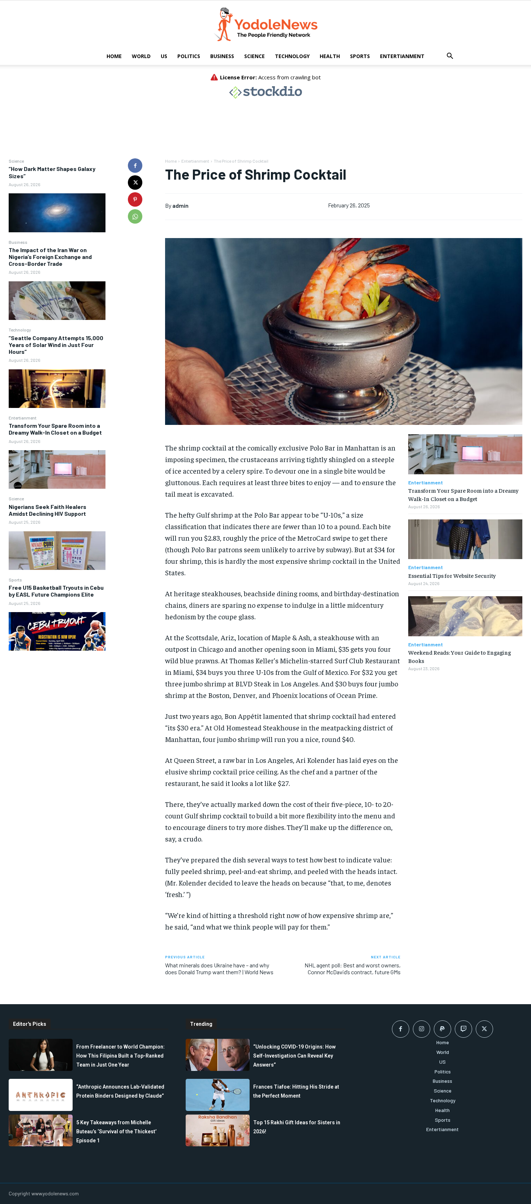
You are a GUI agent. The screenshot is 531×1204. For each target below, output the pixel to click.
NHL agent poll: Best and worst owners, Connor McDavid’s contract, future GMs (353, 968)
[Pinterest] (135, 199)
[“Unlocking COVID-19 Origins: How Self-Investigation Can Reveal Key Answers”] (218, 1055)
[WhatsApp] (135, 216)
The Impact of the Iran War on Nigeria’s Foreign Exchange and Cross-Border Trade (50, 256)
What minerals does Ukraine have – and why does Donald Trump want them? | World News (219, 968)
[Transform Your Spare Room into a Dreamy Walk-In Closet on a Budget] (57, 469)
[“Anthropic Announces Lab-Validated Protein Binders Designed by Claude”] (41, 1095)
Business (222, 56)
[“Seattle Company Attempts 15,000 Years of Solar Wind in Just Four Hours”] (57, 388)
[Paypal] (442, 1029)
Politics (188, 56)
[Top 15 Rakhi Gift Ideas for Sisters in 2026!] (218, 1130)
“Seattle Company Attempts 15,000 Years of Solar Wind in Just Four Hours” (56, 344)
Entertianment (402, 56)
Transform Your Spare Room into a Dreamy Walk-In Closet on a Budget (55, 429)
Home (114, 56)
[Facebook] (135, 165)
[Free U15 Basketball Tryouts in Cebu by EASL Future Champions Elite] (57, 631)
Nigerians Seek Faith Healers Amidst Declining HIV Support (47, 510)
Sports (360, 56)
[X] (135, 182)
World (141, 56)
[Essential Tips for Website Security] (465, 539)
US (164, 56)
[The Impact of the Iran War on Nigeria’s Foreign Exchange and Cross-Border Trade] (57, 300)
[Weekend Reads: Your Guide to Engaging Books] (465, 616)
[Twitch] (463, 1029)
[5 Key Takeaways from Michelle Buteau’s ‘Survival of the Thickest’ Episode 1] (41, 1130)
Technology (292, 56)
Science (254, 56)
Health (330, 56)
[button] (449, 56)
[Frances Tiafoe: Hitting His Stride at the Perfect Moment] (218, 1095)
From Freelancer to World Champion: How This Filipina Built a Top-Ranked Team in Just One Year (120, 1056)
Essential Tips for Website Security (452, 575)
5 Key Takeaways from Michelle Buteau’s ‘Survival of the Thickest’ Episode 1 (116, 1131)
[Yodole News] (265, 24)
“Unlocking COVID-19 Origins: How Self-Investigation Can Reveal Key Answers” (294, 1056)
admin (180, 205)
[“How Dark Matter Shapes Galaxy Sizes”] (57, 212)
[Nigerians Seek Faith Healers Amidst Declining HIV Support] (57, 550)
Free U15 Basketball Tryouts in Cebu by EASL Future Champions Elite (56, 591)
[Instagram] (421, 1029)
